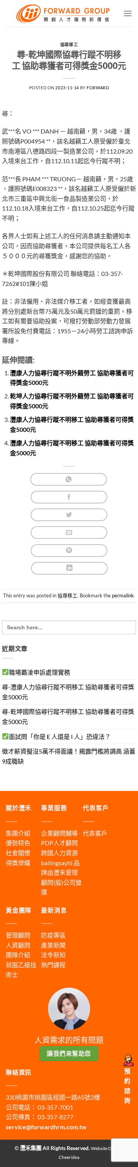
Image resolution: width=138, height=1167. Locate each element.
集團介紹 (18, 833)
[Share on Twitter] (69, 514)
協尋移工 (69, 44)
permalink (123, 595)
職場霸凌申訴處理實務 (39, 672)
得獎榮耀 (18, 862)
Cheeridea (69, 1157)
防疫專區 (53, 935)
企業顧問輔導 (59, 833)
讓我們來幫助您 (69, 1053)
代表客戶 (95, 833)
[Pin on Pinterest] (69, 550)
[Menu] (127, 13)
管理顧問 (18, 935)
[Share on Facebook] (69, 497)
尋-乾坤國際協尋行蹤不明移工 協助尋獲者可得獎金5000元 (68, 716)
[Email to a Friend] (69, 532)
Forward (98, 87)
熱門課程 (53, 964)
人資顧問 (18, 945)
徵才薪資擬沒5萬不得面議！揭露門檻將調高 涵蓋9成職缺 (68, 756)
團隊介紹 (18, 954)
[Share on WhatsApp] (68, 479)
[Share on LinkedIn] (69, 568)
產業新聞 (53, 945)
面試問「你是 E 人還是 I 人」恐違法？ (60, 736)
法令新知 (53, 954)
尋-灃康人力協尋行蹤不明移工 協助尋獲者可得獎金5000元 (68, 692)
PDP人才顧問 (59, 842)
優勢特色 (18, 842)
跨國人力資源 (59, 852)
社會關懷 (18, 852)
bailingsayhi (56, 862)
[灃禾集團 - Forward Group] (64, 13)
